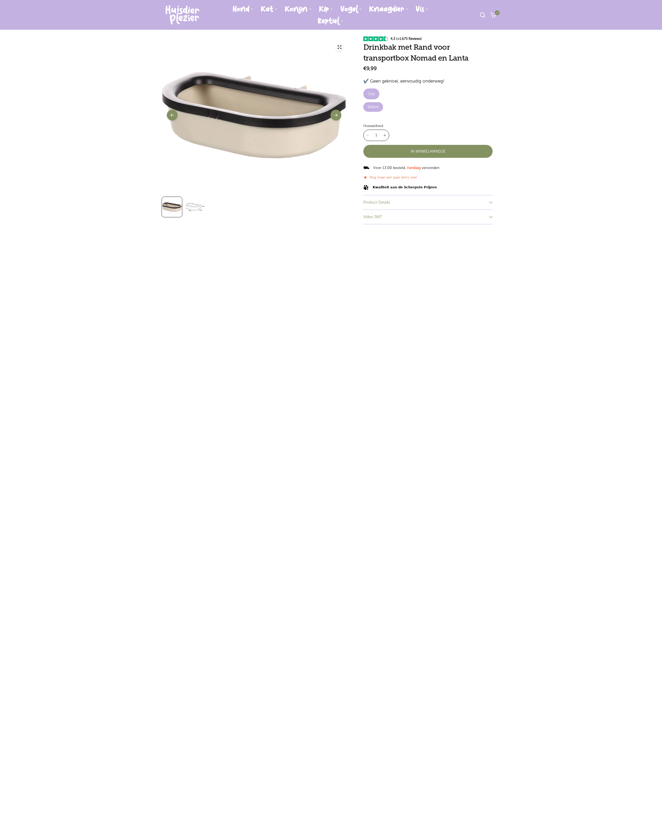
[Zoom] (339, 47)
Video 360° (372, 216)
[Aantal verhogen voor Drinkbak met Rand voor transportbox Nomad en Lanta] (385, 135)
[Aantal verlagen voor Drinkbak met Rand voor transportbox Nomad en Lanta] (368, 135)
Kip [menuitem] (324, 9)
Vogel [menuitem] (349, 9)
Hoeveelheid (373, 126)
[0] (492, 15)
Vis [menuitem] (420, 9)
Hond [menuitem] (241, 9)
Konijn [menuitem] (296, 9)
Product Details (376, 202)
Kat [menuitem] (267, 9)
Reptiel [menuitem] (328, 21)
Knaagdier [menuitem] (386, 9)
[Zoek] (482, 15)
